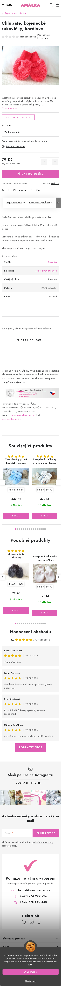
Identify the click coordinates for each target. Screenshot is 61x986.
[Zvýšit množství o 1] (55, 162)
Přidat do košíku (30, 173)
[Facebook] (24, 922)
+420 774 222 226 (33, 896)
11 (37, 529)
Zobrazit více (30, 747)
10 (35, 529)
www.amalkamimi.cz (12, 419)
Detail (16, 516)
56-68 (11, 489)
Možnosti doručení (15, 146)
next (58, 482)
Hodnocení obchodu (30, 632)
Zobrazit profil (28, 782)
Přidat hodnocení (30, 340)
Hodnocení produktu (39, 202)
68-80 (20, 489)
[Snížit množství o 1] (44, 162)
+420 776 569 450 (33, 902)
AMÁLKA (55, 183)
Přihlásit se (46, 833)
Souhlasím (32, 971)
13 (41, 529)
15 (45, 529)
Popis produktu (14, 202)
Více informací (9, 108)
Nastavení (30, 981)
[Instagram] (32, 922)
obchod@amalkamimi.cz (33, 890)
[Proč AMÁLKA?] (30, 392)
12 (39, 529)
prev (2, 482)
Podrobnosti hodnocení (43, 36)
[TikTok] (39, 922)
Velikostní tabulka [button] (18, 117)
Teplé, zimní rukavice (46, 270)
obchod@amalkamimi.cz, (22, 415)
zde (30, 964)
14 (43, 529)
